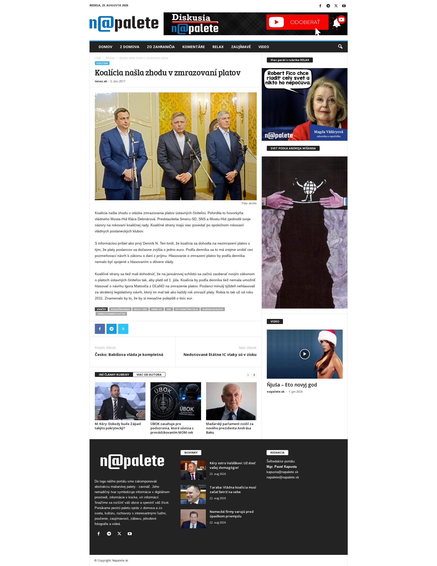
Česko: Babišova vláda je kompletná (129, 354)
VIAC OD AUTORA (149, 374)
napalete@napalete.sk (283, 477)
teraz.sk (101, 81)
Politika (110, 58)
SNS (168, 309)
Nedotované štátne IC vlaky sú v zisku (220, 354)
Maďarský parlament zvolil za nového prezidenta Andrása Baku (229, 428)
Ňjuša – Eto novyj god (292, 384)
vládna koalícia (212, 309)
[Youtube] (344, 6)
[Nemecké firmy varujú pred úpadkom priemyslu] (193, 518)
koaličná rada (120, 309)
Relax (218, 46)
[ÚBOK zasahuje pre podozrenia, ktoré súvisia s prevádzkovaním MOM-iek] (175, 401)
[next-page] (254, 374)
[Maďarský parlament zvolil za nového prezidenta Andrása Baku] (231, 401)
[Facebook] (320, 6)
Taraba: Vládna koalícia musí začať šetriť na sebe (233, 489)
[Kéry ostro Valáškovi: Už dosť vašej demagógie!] (193, 470)
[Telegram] (328, 6)
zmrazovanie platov (111, 313)
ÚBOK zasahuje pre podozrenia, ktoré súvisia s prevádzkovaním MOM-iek (171, 428)
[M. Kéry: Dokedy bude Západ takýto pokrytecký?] (120, 401)
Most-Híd (140, 309)
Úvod (98, 58)
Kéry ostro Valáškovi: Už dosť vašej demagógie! (232, 465)
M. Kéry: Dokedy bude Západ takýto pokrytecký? (118, 425)
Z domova (129, 46)
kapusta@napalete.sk (282, 472)
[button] (340, 46)
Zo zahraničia (161, 46)
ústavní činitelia (187, 309)
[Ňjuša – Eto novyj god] (305, 354)
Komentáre (193, 46)
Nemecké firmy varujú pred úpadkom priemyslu (232, 513)
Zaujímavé (241, 46)
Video (263, 46)
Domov (105, 46)
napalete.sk (276, 391)
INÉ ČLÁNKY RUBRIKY (114, 374)
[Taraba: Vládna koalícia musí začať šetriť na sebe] (193, 494)
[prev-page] (248, 374)
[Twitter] (336, 6)
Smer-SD (156, 309)
